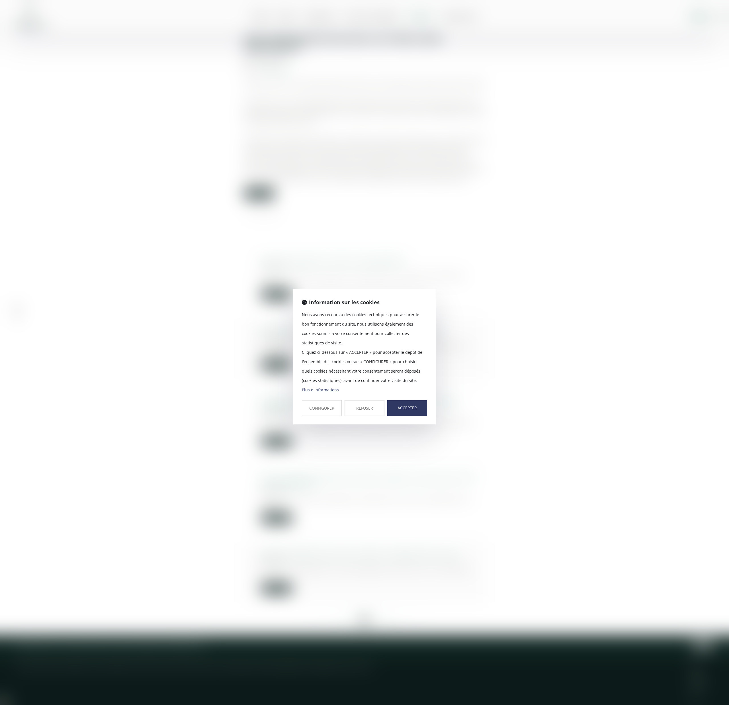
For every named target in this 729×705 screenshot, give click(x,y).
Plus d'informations (320, 390)
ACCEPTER (407, 407)
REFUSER (364, 408)
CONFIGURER (321, 408)
